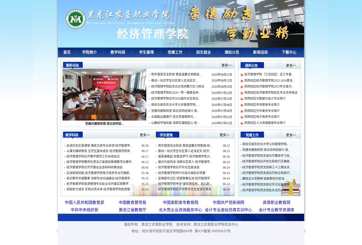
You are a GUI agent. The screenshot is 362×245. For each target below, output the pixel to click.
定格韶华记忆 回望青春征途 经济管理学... (185, 178)
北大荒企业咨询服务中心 (180, 210)
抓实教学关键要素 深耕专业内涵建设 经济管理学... (99, 178)
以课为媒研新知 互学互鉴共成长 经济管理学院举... (99, 151)
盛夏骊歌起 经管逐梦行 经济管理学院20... (185, 156)
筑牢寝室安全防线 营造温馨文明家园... (176, 74)
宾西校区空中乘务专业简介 (262, 111)
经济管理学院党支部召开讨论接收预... (267, 184)
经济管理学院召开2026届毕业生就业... (176, 98)
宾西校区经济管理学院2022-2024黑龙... (269, 80)
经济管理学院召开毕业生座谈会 (178, 167)
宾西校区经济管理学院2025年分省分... (269, 86)
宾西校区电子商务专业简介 (262, 117)
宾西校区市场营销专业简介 (262, 104)
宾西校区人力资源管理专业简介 (265, 123)
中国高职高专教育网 (180, 202)
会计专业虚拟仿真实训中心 (228, 210)
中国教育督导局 (132, 202)
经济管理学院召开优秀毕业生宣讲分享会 (184, 189)
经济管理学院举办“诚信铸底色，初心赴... (185, 184)
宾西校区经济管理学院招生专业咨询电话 (270, 92)
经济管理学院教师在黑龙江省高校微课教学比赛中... (100, 162)
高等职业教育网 (276, 202)
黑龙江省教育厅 (132, 210)
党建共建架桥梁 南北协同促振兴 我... (175, 111)
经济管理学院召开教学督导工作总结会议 (93, 156)
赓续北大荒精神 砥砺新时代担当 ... (264, 178)
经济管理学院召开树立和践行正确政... (267, 161)
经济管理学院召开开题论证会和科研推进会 (94, 167)
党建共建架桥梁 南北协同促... (104, 123)
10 (141, 117)
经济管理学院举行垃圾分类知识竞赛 (181, 173)
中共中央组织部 (84, 210)
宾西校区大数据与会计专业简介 (265, 98)
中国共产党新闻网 (228, 202)
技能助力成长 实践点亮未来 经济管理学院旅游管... (99, 189)
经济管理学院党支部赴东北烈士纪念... (267, 190)
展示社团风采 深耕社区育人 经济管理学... (185, 162)
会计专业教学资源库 (276, 210)
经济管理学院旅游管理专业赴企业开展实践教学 (97, 184)
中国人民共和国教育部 (84, 202)
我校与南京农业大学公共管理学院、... (176, 104)
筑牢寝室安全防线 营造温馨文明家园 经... (185, 145)
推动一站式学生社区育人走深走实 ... (174, 80)
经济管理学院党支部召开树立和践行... (267, 173)
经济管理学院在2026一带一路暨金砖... (176, 92)
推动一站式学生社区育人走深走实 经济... (184, 151)
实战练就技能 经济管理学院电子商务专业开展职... (99, 173)
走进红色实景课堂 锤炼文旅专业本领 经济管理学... (99, 145)
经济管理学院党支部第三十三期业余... (267, 167)
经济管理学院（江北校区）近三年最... (269, 74)
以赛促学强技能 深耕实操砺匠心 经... (175, 123)
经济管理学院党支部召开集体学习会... (267, 156)
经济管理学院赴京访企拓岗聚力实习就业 (177, 86)
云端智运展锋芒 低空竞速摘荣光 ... (173, 117)
